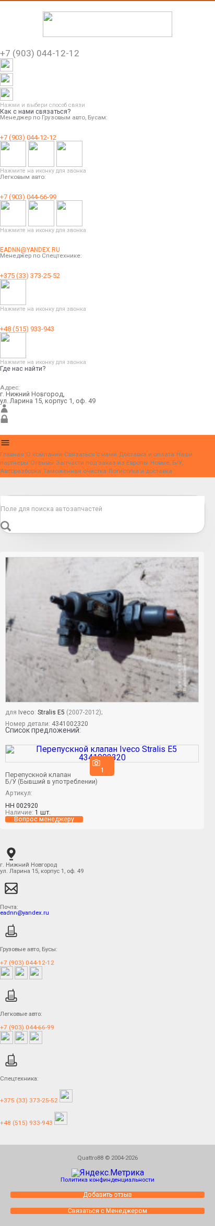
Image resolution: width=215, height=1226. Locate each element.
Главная (12, 454)
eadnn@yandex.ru (30, 250)
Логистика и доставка (140, 471)
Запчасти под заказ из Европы (102, 462)
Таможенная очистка (74, 471)
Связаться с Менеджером (107, 1211)
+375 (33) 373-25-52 (30, 275)
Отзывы (42, 462)
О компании (44, 454)
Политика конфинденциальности (107, 1179)
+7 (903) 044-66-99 (28, 196)
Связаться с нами (90, 454)
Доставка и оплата (146, 454)
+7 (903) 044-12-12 (28, 137)
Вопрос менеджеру (44, 819)
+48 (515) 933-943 (27, 328)
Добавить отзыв (107, 1195)
